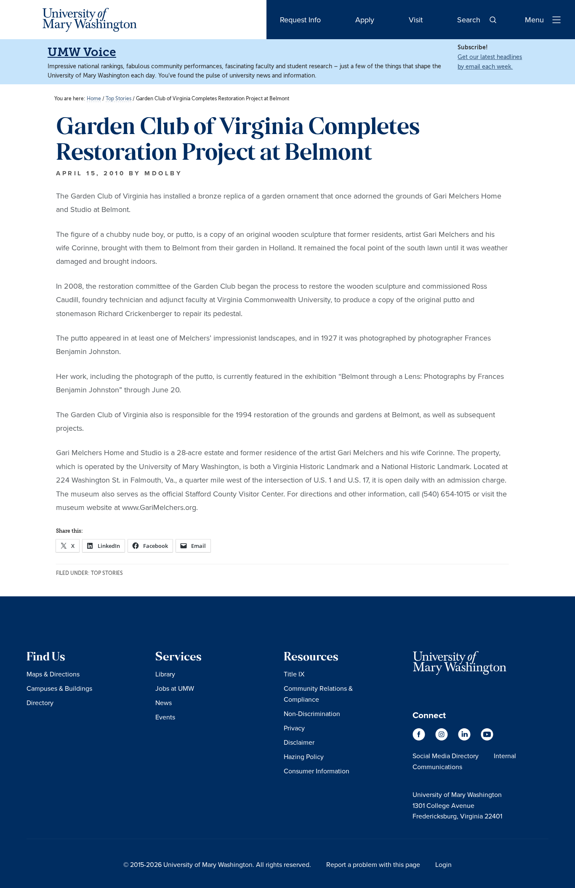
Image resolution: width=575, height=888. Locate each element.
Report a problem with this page (373, 864)
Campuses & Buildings (59, 688)
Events (165, 717)
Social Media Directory (446, 755)
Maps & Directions (53, 674)
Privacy (294, 727)
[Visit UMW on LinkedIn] (465, 738)
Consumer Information (316, 770)
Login (443, 864)
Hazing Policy (304, 756)
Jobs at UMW (174, 688)
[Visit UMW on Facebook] (420, 738)
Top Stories (107, 573)
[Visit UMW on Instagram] (442, 738)
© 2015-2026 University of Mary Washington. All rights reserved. (217, 864)
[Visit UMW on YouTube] (487, 738)
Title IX (294, 674)
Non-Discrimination (312, 713)
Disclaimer (299, 742)
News (163, 702)
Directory (40, 702)
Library (165, 674)
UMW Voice (82, 52)
